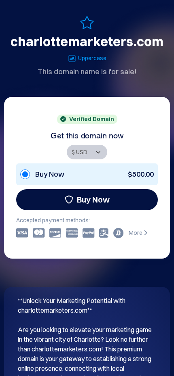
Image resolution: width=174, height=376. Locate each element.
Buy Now (93, 199)
